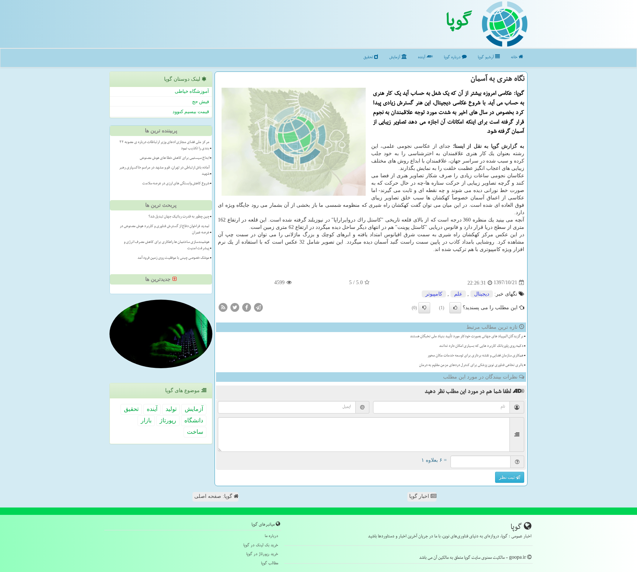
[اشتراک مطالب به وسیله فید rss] (223, 307)
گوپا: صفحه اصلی (214, 496)
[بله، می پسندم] (455, 307)
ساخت (195, 432)
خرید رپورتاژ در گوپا (262, 554)
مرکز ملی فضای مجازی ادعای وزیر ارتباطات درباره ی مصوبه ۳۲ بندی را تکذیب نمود (164, 145)
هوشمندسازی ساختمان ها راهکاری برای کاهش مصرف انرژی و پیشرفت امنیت (166, 245)
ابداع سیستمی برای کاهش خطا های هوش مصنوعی (174, 158)
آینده (422, 57)
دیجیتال (481, 294)
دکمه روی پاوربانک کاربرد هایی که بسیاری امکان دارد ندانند (481, 346)
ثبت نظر (507, 477)
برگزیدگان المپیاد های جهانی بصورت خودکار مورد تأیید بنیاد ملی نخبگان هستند (466, 337)
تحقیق (368, 57)
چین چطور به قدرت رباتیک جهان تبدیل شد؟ (179, 217)
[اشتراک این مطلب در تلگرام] (258, 307)
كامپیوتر (433, 294)
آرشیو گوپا (486, 57)
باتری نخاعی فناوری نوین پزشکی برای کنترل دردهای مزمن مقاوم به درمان (471, 365)
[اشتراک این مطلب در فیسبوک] (246, 307)
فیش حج (200, 101)
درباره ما (271, 536)
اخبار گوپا (420, 496)
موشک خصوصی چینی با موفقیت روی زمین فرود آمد (173, 258)
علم (458, 294)
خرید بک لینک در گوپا (260, 545)
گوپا (459, 23)
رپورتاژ (168, 420)
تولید (171, 409)
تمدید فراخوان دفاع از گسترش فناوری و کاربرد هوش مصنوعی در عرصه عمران (164, 229)
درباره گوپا (453, 57)
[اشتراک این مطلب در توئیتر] (235, 307)
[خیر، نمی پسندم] (424, 307)
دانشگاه (193, 420)
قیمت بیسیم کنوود (191, 111)
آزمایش (395, 57)
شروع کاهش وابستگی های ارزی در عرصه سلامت (175, 184)
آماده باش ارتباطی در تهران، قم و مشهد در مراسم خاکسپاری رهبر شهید (164, 171)
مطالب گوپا (269, 563)
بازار (146, 420)
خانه (515, 57)
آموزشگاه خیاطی (192, 91)
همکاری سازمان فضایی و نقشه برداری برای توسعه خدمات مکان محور (475, 356)
